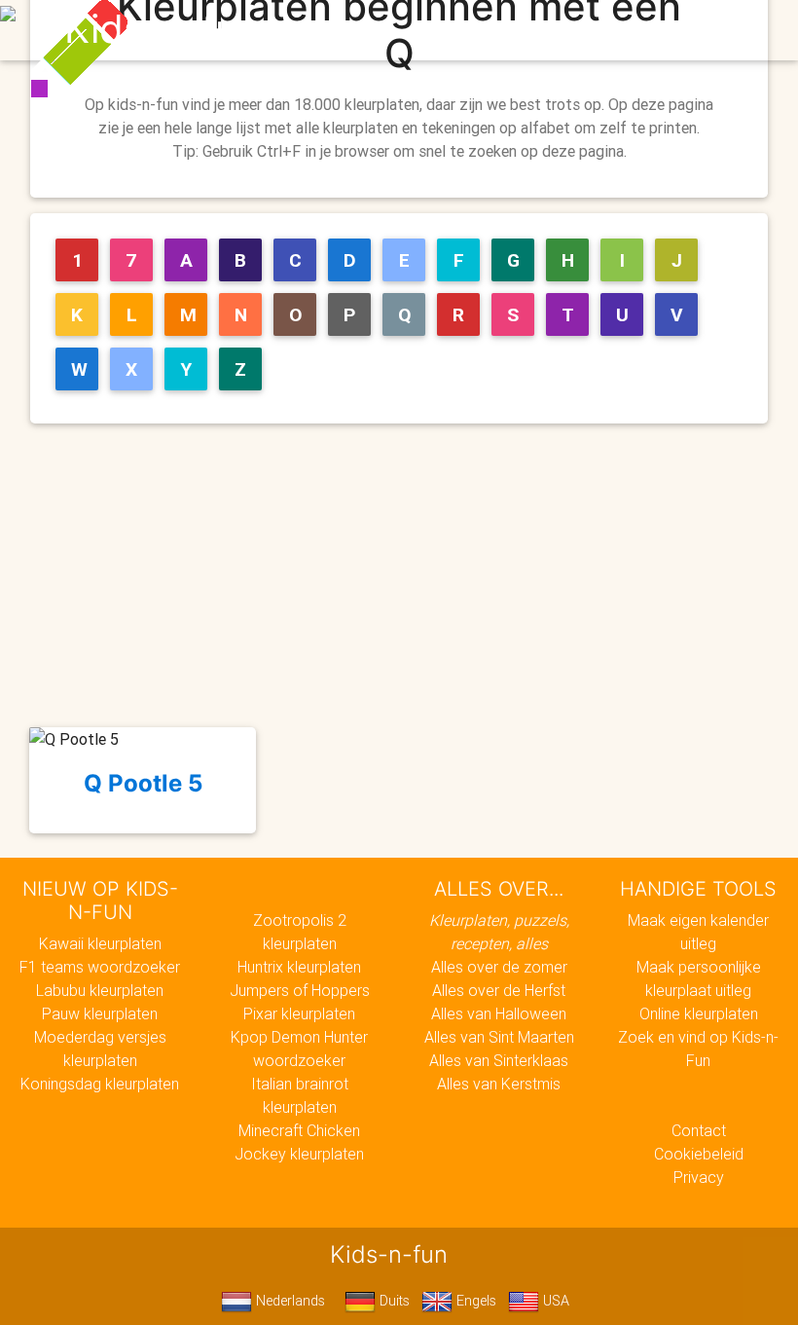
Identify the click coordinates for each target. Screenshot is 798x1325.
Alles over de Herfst (498, 990)
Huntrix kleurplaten (299, 966)
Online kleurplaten (698, 1013)
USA (554, 1300)
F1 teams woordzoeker (99, 966)
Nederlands (288, 1300)
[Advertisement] (406, 575)
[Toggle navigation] (723, 30)
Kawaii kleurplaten (100, 943)
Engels (474, 1300)
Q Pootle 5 (143, 783)
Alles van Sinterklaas (498, 1060)
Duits (393, 1300)
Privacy (698, 1177)
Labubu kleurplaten (99, 990)
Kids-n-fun (162, 29)
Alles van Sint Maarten (499, 1037)
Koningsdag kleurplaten (99, 1083)
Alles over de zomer (499, 966)
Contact (698, 1130)
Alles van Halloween (498, 1013)
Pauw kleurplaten (100, 1013)
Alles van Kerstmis (499, 1083)
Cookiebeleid (699, 1153)
